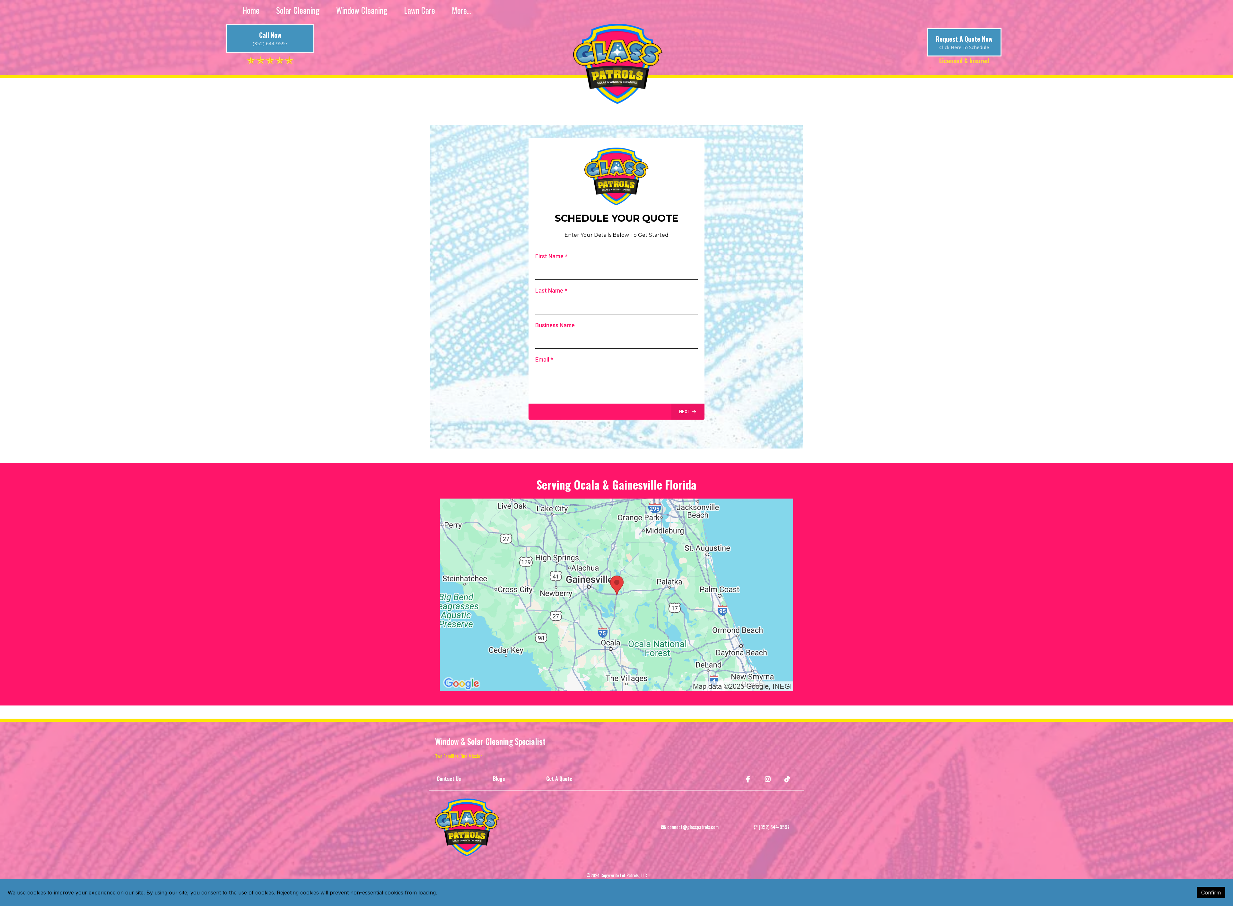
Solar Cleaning (297, 10)
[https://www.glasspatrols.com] (534, 827)
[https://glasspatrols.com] (617, 64)
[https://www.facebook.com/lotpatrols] (748, 778)
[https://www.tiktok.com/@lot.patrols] (788, 778)
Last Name (551, 290)
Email (544, 359)
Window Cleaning (361, 10)
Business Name (555, 325)
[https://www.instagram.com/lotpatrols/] (768, 778)
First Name (551, 256)
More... (461, 10)
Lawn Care (419, 10)
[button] (687, 412)
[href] (616, 595)
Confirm (1211, 892)
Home (250, 10)
